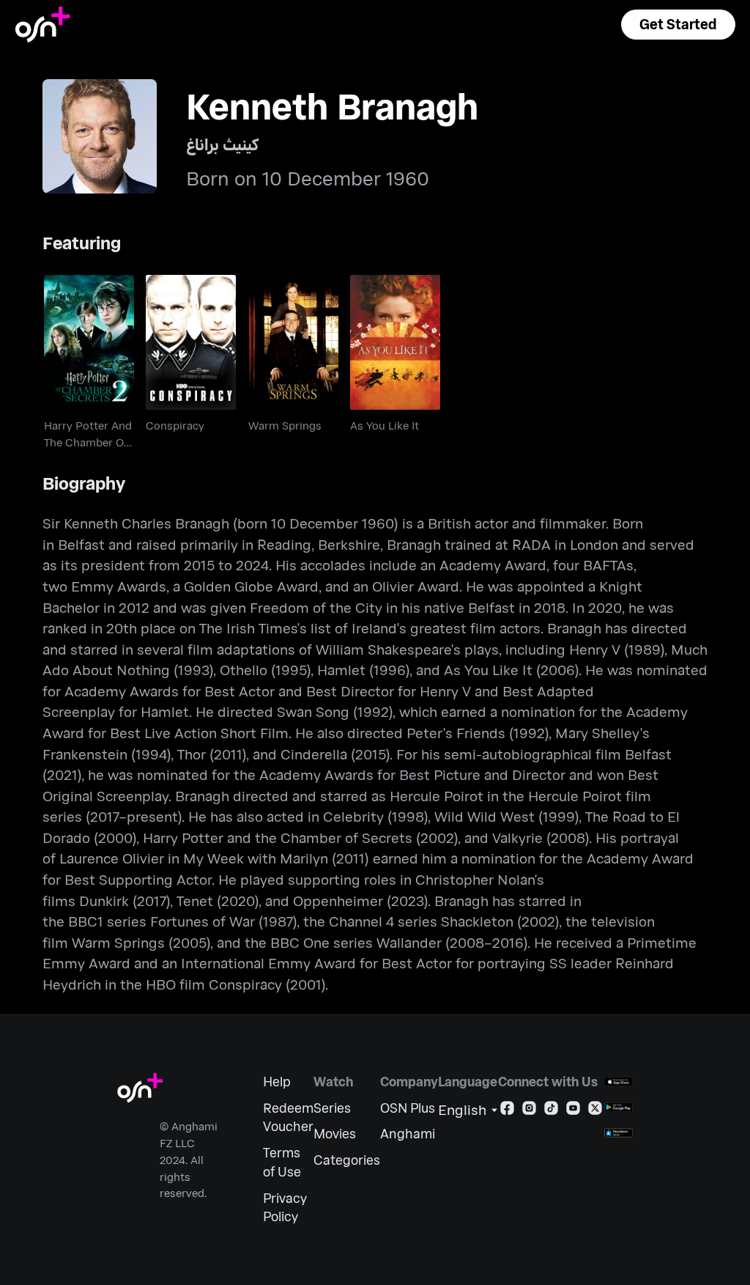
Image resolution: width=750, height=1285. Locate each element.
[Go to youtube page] (573, 1111)
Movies (334, 1133)
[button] (678, 25)
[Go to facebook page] (507, 1111)
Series (332, 1108)
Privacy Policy (285, 1207)
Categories (346, 1160)
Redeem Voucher (288, 1117)
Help (277, 1081)
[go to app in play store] (618, 1107)
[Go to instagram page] (529, 1111)
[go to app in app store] (618, 1081)
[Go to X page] (595, 1111)
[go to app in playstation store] (618, 1133)
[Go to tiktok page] (551, 1111)
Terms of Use (282, 1162)
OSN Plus (407, 1108)
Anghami (407, 1133)
